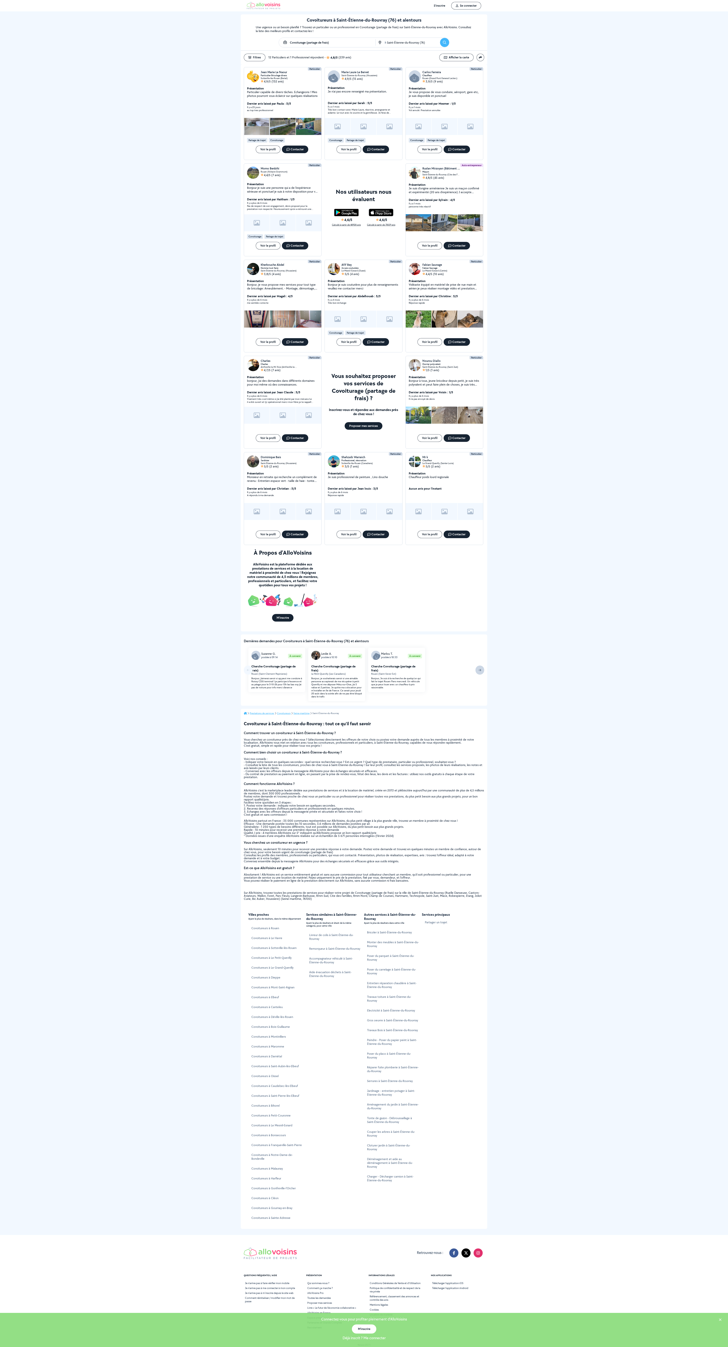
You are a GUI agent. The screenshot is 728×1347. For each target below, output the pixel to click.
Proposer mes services (319, 1303)
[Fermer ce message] (720, 1320)
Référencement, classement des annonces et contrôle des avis (394, 1298)
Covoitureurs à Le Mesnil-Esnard (271, 1125)
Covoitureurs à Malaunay (267, 1169)
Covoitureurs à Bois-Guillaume (270, 1027)
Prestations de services (262, 713)
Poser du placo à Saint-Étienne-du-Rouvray (389, 1055)
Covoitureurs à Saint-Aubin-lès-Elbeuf (275, 1066)
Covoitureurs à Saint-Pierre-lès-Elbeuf (275, 1096)
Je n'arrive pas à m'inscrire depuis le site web (269, 1293)
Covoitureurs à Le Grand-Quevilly (272, 968)
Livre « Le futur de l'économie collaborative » (331, 1307)
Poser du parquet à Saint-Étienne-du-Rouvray (390, 958)
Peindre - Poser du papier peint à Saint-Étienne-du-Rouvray (392, 1042)
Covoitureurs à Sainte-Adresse (270, 1218)
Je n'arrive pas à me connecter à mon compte (270, 1288)
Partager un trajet (436, 922)
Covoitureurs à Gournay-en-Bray (271, 1208)
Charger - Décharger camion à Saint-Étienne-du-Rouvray (390, 1178)
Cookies (374, 1309)
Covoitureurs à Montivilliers (268, 1037)
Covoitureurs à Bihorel (265, 1106)
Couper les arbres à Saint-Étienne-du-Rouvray (391, 1134)
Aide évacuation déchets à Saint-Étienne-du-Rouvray (330, 974)
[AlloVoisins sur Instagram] (478, 1253)
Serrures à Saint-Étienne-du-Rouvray (390, 1081)
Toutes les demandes (319, 1298)
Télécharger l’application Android (450, 1288)
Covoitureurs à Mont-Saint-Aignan (272, 987)
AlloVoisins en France (318, 1312)
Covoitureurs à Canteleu (267, 1007)
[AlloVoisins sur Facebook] (453, 1253)
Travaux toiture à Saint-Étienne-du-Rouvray (389, 999)
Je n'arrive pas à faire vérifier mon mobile (267, 1283)
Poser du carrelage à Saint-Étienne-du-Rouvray (391, 971)
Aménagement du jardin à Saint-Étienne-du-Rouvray (393, 1106)
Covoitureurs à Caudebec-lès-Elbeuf (274, 1086)
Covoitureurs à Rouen (265, 928)
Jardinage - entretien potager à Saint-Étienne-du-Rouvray (391, 1093)
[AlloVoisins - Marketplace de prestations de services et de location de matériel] (263, 8)
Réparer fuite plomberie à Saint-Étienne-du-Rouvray (393, 1069)
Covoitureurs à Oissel (265, 1076)
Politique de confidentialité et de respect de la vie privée (395, 1289)
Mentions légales (379, 1304)
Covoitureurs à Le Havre (266, 938)
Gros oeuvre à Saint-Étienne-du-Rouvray (392, 1020)
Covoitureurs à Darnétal (266, 1056)
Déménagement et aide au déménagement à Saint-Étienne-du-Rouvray (390, 1163)
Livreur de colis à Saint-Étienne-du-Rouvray (331, 937)
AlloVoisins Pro (315, 1293)
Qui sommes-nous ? (318, 1283)
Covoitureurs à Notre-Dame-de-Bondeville (272, 1157)
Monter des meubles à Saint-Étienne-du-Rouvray (393, 944)
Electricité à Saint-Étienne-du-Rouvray (391, 1010)
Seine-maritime (301, 713)
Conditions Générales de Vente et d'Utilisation (395, 1283)
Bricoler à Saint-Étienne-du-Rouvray (389, 932)
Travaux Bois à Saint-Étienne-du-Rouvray (392, 1030)
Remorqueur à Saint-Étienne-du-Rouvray (334, 949)
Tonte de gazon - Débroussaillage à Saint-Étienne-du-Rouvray (389, 1120)
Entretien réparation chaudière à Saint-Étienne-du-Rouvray (392, 985)
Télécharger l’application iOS (447, 1283)
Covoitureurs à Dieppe (265, 977)
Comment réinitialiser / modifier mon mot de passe (270, 1299)
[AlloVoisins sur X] (466, 1253)
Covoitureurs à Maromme (267, 1046)
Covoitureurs (284, 713)
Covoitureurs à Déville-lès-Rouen (272, 1017)
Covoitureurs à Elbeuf (265, 997)
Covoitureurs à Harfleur (266, 1178)
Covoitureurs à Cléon (264, 1198)
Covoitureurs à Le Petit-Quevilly (271, 958)
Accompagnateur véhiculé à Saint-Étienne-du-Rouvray (331, 960)
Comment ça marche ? (320, 1288)
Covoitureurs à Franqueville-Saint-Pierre (276, 1145)
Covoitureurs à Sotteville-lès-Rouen (274, 948)
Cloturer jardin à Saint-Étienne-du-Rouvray (388, 1147)
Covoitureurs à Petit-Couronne (271, 1115)
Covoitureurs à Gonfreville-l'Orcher (273, 1188)
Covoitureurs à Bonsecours (268, 1135)
